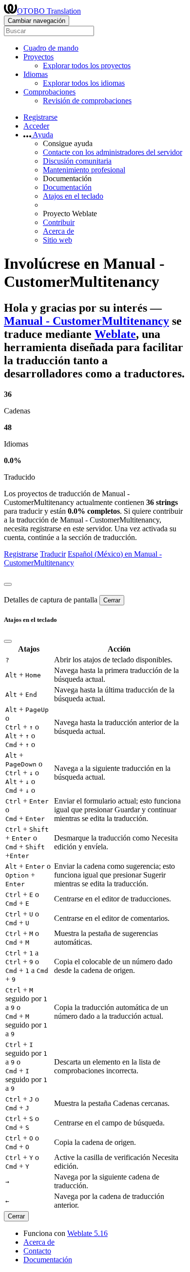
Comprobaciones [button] (49, 92)
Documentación (67, 187)
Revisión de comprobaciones (87, 100)
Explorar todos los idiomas (84, 83)
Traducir (53, 554)
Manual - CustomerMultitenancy (86, 321)
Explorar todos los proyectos (87, 65)
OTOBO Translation (49, 11)
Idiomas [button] (35, 74)
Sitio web (57, 240)
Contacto (37, 1251)
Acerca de (58, 231)
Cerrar (111, 600)
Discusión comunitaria (77, 161)
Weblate (115, 334)
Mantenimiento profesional (84, 170)
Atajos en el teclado (73, 196)
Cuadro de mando (50, 48)
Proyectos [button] (38, 57)
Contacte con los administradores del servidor (112, 152)
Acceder (36, 126)
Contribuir (59, 222)
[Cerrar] (8, 584)
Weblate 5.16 (87, 1233)
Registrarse (40, 117)
